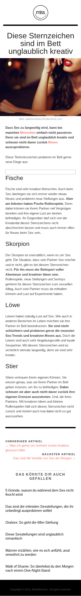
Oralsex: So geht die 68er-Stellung (31, 522)
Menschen (28, 132)
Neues (53, 142)
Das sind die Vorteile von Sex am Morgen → (44, 458)
